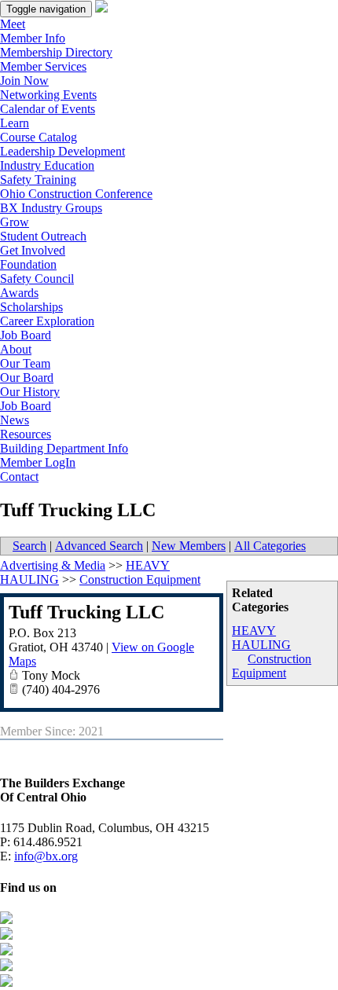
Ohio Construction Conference (76, 193)
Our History (30, 391)
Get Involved (32, 250)
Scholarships (31, 307)
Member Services (43, 66)
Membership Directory (56, 52)
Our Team (25, 363)
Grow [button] (14, 222)
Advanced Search (99, 545)
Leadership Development (62, 151)
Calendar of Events (47, 109)
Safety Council (37, 278)
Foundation (28, 264)
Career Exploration (47, 321)
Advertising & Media (52, 565)
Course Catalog (38, 137)
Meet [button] (12, 24)
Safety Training (38, 179)
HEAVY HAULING (261, 637)
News (14, 420)
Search (29, 545)
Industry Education (47, 165)
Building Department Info (64, 448)
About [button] (15, 349)
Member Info (32, 38)
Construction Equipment (271, 666)
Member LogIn (37, 462)
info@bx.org (46, 856)
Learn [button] (14, 123)
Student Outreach (43, 236)
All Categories (270, 545)
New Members (189, 545)
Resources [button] (25, 434)
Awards (19, 292)
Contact (19, 476)
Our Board (26, 377)
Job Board (25, 335)
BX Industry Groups (51, 207)
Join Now (24, 80)
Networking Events (48, 94)
